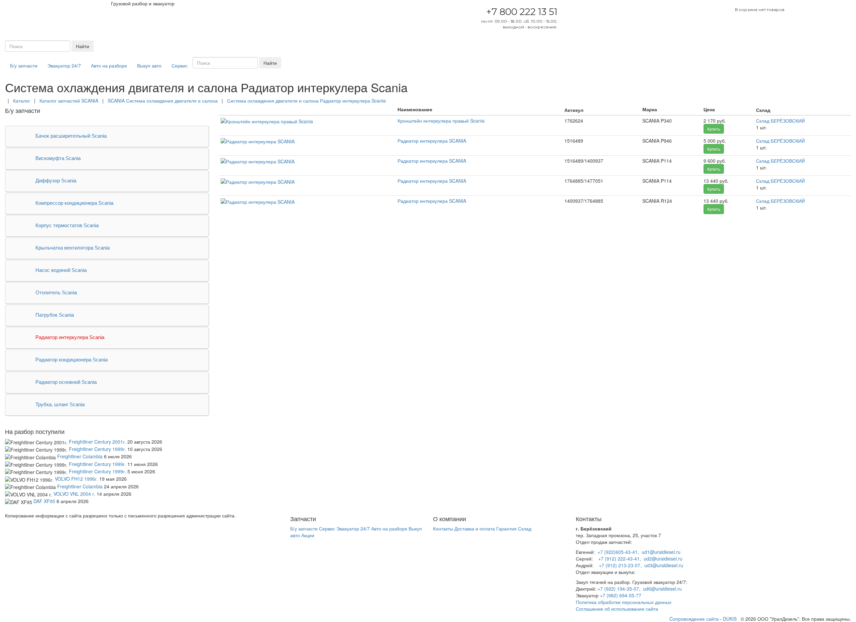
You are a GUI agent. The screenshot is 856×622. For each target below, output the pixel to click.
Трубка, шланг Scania (60, 404)
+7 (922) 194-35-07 (618, 588)
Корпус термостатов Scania (67, 225)
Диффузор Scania (55, 180)
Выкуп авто (149, 65)
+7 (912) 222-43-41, (619, 558)
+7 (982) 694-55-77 (620, 595)
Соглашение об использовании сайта (617, 608)
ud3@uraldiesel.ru (663, 565)
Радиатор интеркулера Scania (69, 337)
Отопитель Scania (56, 292)
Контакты (443, 528)
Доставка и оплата (474, 528)
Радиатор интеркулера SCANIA (432, 140)
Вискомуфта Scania (58, 158)
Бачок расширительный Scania (71, 136)
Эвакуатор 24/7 (64, 65)
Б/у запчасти (23, 65)
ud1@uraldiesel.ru (661, 552)
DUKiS (730, 618)
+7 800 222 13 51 (521, 11)
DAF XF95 (44, 501)
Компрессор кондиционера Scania (74, 203)
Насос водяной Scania (61, 270)
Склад (524, 528)
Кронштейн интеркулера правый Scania (441, 120)
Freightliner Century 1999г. (97, 449)
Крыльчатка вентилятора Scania (72, 248)
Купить (713, 129)
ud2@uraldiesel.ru (663, 558)
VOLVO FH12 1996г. (76, 478)
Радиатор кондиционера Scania (71, 359)
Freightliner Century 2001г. (97, 441)
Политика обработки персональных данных (623, 602)
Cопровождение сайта (694, 618)
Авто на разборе (109, 65)
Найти (82, 46)
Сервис (180, 65)
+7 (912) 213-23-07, (620, 565)
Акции (307, 535)
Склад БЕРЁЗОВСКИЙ (780, 120)
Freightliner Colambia (80, 456)
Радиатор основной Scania (66, 382)
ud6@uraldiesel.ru (662, 588)
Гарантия (506, 528)
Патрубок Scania (54, 315)
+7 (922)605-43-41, (618, 552)
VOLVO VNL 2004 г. (74, 493)
